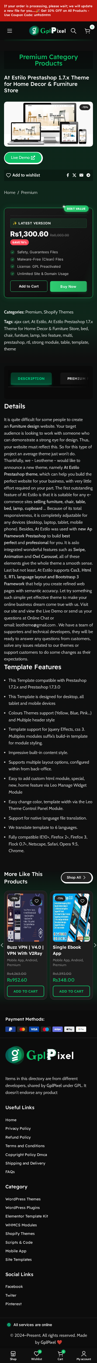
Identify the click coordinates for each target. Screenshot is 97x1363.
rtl (28, 342)
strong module (45, 342)
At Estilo (38, 321)
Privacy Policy (18, 1128)
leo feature (51, 335)
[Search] (73, 30)
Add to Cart (29, 286)
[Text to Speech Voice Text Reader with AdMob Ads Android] (71, 918)
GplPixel (54, 1085)
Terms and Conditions (25, 1145)
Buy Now (68, 286)
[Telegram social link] (88, 175)
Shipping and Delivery (25, 1163)
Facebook (14, 1286)
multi (67, 335)
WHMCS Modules (21, 1225)
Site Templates (18, 1259)
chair (8, 335)
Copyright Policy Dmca (26, 1154)
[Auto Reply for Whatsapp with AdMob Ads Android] (25, 918)
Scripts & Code (19, 1242)
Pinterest (13, 1303)
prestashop (14, 342)
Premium (29, 192)
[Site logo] (47, 30)
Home (9, 192)
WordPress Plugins (22, 1207)
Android (31, 960)
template (80, 342)
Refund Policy (18, 1137)
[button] (25, 991)
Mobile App (15, 960)
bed (84, 328)
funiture (21, 335)
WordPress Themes (23, 1199)
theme (10, 348)
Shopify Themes (59, 312)
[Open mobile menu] (9, 30)
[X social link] (74, 175)
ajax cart (21, 321)
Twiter (10, 1295)
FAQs (10, 1171)
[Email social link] (81, 175)
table (65, 342)
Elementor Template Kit (26, 1216)
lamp (35, 335)
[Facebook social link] (67, 175)
